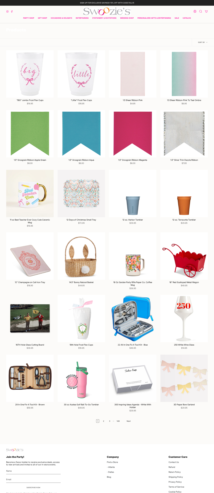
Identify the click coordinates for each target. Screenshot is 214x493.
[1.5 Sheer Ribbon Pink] (132, 74)
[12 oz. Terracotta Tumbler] (184, 193)
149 (118, 421)
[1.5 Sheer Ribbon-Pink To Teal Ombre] (184, 74)
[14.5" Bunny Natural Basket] (81, 256)
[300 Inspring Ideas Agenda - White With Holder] (132, 378)
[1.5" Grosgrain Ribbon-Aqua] (81, 133)
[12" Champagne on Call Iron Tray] (30, 256)
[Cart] (206, 11)
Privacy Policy (175, 482)
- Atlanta (111, 467)
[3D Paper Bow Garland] (184, 378)
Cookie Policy (175, 492)
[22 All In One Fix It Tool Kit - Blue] (132, 318)
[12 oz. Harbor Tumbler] (132, 193)
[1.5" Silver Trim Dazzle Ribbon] (184, 133)
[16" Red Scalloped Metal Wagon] (184, 256)
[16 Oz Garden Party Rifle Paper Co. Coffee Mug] (132, 256)
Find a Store (112, 462)
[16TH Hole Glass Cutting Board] (30, 318)
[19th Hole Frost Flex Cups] (81, 318)
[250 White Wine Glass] (184, 318)
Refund (172, 467)
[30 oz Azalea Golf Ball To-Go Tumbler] (81, 378)
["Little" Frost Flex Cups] (81, 74)
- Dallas (110, 472)
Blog (109, 477)
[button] (28, 18)
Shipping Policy (176, 477)
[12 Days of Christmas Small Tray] (81, 193)
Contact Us (174, 462)
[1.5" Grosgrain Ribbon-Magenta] (132, 133)
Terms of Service (176, 487)
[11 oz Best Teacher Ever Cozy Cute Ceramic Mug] (30, 193)
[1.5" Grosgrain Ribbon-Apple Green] (30, 133)
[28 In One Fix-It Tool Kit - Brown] (30, 378)
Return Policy (175, 472)
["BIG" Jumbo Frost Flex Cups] (30, 74)
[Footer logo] (15, 449)
